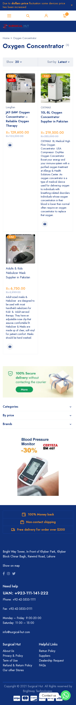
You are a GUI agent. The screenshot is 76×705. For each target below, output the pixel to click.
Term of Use (10, 660)
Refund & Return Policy (17, 665)
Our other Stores (13, 670)
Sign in (46, 16)
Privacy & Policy (13, 656)
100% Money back (41, 514)
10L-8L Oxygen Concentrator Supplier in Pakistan (54, 117)
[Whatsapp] (66, 695)
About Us (8, 651)
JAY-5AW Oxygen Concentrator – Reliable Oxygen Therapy (18, 119)
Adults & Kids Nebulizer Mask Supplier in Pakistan (18, 272)
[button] (10, 145)
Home (6, 38)
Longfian (10, 107)
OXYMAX (46, 107)
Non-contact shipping (41, 522)
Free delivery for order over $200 (41, 529)
